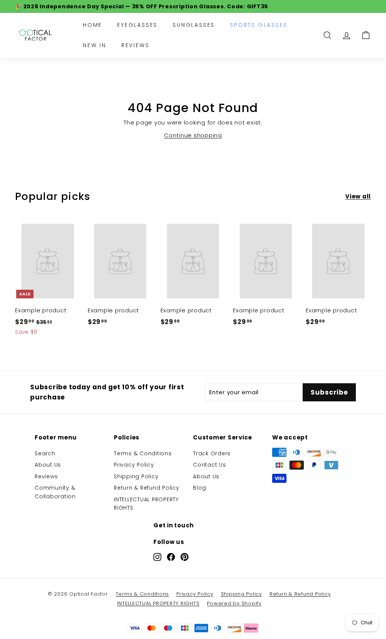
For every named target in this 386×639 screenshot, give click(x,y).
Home (92, 25)
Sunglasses (194, 25)
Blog (199, 488)
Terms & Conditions (143, 453)
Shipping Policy (136, 476)
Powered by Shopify (234, 603)
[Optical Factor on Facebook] (171, 556)
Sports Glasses (258, 25)
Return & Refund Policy (146, 488)
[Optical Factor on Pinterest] (184, 556)
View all (358, 196)
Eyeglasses (137, 25)
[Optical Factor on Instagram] (157, 556)
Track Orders (212, 453)
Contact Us (209, 464)
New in (94, 45)
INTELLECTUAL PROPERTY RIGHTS (146, 504)
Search (45, 453)
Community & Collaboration (55, 492)
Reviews (135, 45)
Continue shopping (193, 135)
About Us (48, 464)
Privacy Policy (134, 464)
